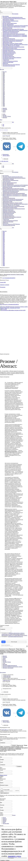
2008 (4, 94)
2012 (4, 89)
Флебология (5, 63)
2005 (4, 97)
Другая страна (6, 823)
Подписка (5, 109)
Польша (4, 821)
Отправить (14, 745)
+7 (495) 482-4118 (6, 675)
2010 (4, 91)
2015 (4, 85)
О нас (4, 114)
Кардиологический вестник (9, 38)
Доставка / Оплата (7, 116)
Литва (4, 822)
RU (13, 122)
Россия (13, 815)
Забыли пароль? (3, 775)
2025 (4, 74)
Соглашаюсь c (5, 636)
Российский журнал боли (8, 58)
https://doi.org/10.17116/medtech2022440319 (9, 304)
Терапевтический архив (8, 62)
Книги (4, 111)
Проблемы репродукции (8, 50)
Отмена (7, 860)
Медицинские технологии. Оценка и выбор (12, 43)
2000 (4, 103)
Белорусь (5, 818)
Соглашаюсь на (5, 633)
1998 (4, 106)
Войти (2, 776)
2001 (4, 102)
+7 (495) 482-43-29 (4, 161)
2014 (4, 87)
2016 (4, 84)
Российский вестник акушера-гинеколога (12, 57)
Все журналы (15, 13)
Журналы (5, 108)
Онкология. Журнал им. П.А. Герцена (11, 45)
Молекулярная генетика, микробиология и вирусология (15, 44)
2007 (4, 95)
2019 (4, 81)
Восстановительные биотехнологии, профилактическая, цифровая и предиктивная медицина (15, 31)
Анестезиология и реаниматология (10, 20)
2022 (4, 77)
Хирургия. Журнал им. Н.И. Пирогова (11, 64)
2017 (4, 83)
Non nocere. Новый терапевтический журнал (13, 17)
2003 (4, 100)
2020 (4, 79)
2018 (4, 82)
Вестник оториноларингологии (10, 23)
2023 (4, 76)
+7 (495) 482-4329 (6, 677)
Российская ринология (8, 55)
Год (13, 227)
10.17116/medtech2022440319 (8, 277)
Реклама (4, 115)
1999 (4, 104)
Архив (4, 110)
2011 (4, 90)
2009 (4, 92)
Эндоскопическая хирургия (9, 65)
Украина (4, 819)
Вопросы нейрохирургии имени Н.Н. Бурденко (13, 29)
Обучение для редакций (8, 667)
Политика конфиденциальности (10, 665)
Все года (2, 69)
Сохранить (3, 860)
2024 (4, 75)
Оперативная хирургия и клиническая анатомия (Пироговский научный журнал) (13, 47)
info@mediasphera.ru (7, 140)
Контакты (5, 117)
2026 (4, 72)
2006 (4, 96)
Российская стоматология (8, 56)
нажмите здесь (14, 856)
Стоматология (6, 59)
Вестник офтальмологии (8, 24)
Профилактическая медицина (9, 52)
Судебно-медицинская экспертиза (10, 61)
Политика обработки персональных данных (12, 666)
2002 (4, 101)
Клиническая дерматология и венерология (12, 41)
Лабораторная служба (7, 42)
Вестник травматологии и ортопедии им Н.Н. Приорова (15, 25)
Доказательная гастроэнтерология (10, 32)
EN (3, 124)
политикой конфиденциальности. (15, 636)
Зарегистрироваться (5, 793)
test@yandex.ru (4, 729)
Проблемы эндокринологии (9, 51)
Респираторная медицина (8, 54)
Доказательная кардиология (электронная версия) (14, 33)
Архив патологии (6, 22)
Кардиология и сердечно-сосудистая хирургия (13, 39)
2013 (4, 88)
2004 (4, 98)
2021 (4, 78)
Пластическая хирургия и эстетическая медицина (14, 49)
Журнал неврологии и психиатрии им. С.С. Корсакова (15, 35)
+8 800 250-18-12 (6, 680)
